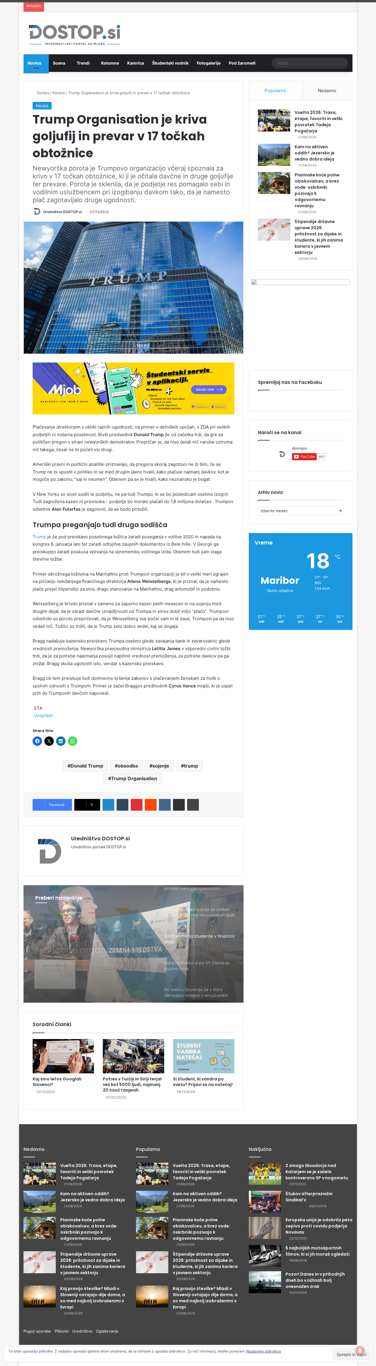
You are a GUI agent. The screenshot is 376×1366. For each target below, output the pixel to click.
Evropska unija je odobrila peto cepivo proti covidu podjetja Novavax (319, 1226)
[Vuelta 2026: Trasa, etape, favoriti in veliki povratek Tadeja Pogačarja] (274, 120)
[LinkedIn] (108, 805)
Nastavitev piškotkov (263, 1351)
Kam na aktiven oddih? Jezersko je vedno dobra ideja (315, 153)
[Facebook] (81, 856)
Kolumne (110, 62)
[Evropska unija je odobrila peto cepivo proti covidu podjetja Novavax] (265, 1228)
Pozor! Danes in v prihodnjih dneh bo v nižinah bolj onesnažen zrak (315, 1280)
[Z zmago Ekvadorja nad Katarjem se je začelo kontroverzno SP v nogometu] (265, 1174)
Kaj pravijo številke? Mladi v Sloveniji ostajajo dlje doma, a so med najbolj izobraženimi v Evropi (92, 1298)
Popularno (275, 90)
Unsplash (43, 715)
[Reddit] (151, 805)
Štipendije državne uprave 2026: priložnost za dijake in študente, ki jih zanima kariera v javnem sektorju (319, 237)
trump (191, 766)
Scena (59, 62)
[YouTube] (88, 856)
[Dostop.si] (74, 35)
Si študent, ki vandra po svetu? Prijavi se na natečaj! (203, 1081)
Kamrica (135, 62)
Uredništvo (84, 1331)
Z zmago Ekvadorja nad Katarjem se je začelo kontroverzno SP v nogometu (317, 1172)
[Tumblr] (122, 805)
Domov (42, 92)
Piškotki (63, 1331)
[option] (134, 944)
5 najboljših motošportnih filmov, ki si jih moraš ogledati (318, 1251)
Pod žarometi (242, 62)
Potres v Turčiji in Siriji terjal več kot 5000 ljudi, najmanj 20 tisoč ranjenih (132, 1084)
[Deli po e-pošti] (179, 805)
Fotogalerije (209, 62)
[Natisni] (193, 805)
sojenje (160, 766)
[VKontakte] (165, 805)
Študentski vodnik (170, 62)
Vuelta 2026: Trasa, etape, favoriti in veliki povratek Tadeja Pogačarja (319, 121)
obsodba (128, 766)
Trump (39, 536)
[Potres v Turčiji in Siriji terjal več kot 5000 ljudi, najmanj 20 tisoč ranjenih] (133, 1056)
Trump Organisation (134, 778)
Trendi (83, 62)
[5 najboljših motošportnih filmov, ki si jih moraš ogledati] (265, 1256)
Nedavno (327, 90)
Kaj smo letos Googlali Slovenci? (57, 1081)
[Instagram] (95, 856)
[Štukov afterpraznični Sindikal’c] (265, 1202)
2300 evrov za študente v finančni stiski (90, 946)
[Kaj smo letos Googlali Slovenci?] (63, 1056)
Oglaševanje (107, 1331)
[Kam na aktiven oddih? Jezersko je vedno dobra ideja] (274, 155)
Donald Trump (86, 766)
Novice (34, 62)
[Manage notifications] (360, 1350)
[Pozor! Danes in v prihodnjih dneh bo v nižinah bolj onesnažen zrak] (265, 1282)
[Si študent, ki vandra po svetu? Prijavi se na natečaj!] (203, 1056)
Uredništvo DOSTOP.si (62, 212)
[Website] (74, 856)
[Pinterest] (136, 805)
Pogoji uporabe (39, 1331)
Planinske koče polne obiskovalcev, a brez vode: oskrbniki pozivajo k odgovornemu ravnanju (89, 1229)
